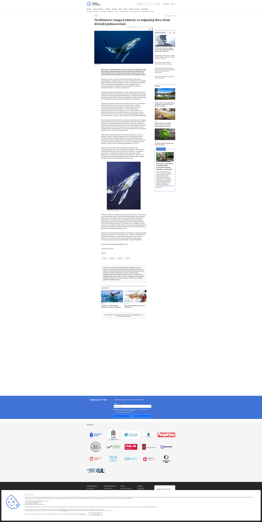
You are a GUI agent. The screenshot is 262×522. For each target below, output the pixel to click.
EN (174, 4)
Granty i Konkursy (135, 11)
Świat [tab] (173, 33)
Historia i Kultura (98, 9)
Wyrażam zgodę (95, 514)
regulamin (122, 409)
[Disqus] (123, 339)
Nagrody (110, 11)
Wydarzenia (145, 11)
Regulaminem (136, 314)
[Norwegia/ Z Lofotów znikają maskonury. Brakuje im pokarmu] (112, 299)
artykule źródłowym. (118, 244)
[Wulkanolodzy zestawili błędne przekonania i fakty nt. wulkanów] (165, 63)
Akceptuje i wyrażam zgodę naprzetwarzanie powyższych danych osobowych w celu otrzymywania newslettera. (131, 410)
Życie (120, 9)
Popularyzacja (124, 11)
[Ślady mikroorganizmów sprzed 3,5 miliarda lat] (135, 299)
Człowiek (107, 9)
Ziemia (125, 9)
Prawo (116, 11)
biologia (104, 258)
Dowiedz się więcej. (82, 514)
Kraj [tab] (170, 33)
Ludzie (152, 11)
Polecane (161, 149)
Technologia (144, 9)
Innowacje (103, 11)
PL (172, 4)
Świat (96, 16)
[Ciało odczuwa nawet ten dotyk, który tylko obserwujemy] (165, 77)
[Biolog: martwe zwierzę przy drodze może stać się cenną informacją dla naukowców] (165, 117)
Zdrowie (114, 9)
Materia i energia (134, 9)
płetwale (119, 258)
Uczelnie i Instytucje (93, 11)
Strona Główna (168, 15)
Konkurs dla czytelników (126, 488)
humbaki (127, 258)
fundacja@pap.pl (64, 510)
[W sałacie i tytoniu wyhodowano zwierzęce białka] (165, 137)
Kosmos (89, 9)
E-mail (115, 403)
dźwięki (112, 258)
